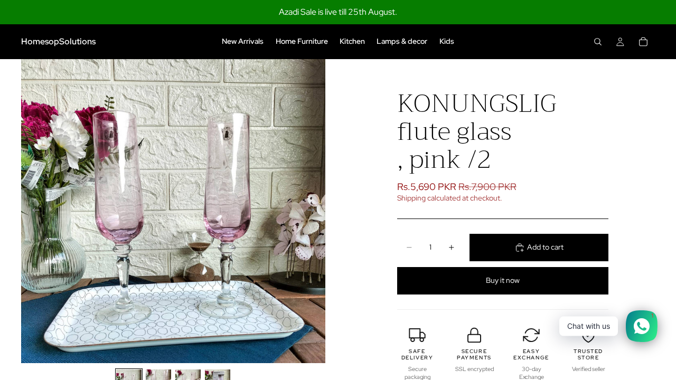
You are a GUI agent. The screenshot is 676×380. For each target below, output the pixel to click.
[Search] (597, 41)
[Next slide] (313, 211)
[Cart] (643, 41)
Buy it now (503, 280)
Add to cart (545, 247)
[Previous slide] (32, 211)
